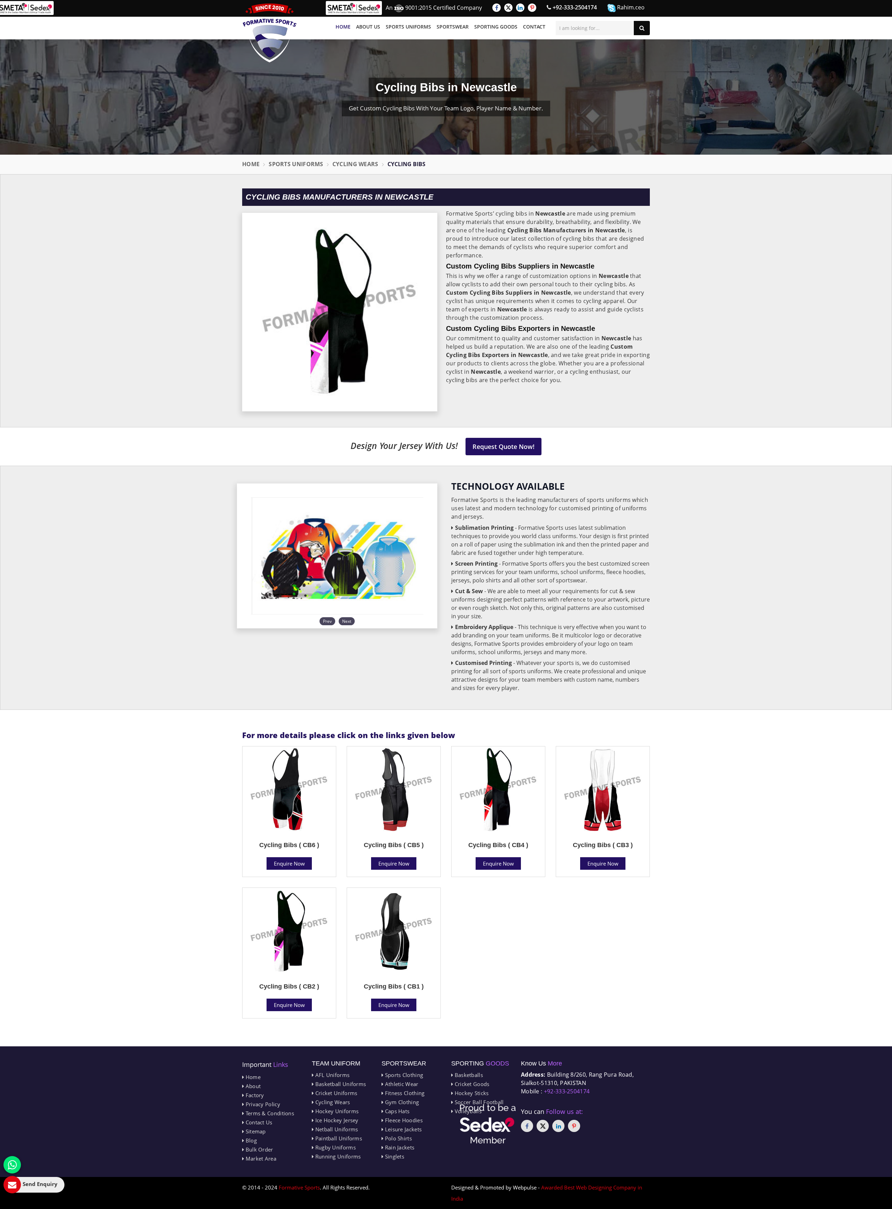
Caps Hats (396, 1111)
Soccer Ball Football (478, 1102)
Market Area (260, 1158)
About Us (368, 26)
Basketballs (468, 1074)
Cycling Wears (355, 164)
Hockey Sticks (471, 1093)
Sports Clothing (403, 1074)
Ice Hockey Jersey (336, 1120)
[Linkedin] (520, 7)
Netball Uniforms (336, 1129)
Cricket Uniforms (335, 1093)
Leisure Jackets (402, 1129)
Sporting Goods (495, 26)
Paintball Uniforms (338, 1138)
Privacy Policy (262, 1104)
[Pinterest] (532, 7)
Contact (534, 26)
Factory (254, 1095)
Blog (250, 1140)
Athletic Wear (400, 1083)
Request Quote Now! (503, 446)
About (252, 1086)
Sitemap (255, 1131)
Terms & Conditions (269, 1113)
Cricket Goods (471, 1083)
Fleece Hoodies (403, 1120)
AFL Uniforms (331, 1074)
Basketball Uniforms (340, 1083)
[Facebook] (496, 7)
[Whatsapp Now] (12, 1164)
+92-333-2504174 (574, 7)
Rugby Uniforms (335, 1147)
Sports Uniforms (408, 26)
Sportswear (453, 26)
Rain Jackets (398, 1147)
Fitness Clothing (403, 1093)
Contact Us (258, 1122)
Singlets (393, 1156)
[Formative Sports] (269, 32)
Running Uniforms (337, 1156)
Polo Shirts (397, 1138)
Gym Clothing (401, 1102)
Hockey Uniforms (336, 1111)
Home (343, 26)
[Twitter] (508, 7)
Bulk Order (258, 1149)
